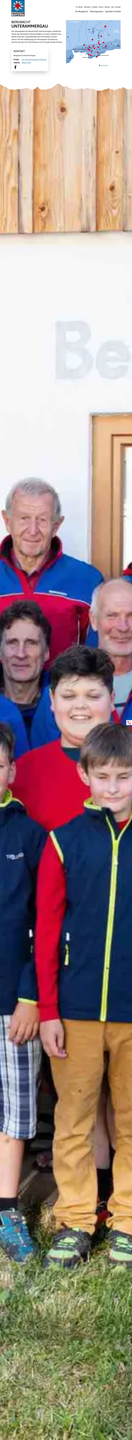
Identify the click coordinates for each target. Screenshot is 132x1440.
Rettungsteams (96, 11)
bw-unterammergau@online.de (34, 59)
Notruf (101, 7)
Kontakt (118, 7)
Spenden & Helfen (113, 11)
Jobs (112, 7)
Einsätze (95, 7)
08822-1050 (26, 63)
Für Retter (79, 7)
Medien (107, 7)
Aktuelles (87, 7)
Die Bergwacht (81, 11)
